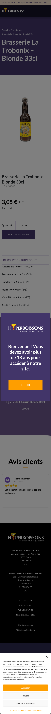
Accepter (25, 688)
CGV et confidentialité (16, 710)
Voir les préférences (25, 703)
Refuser (25, 695)
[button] (46, 656)
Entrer (25, 384)
